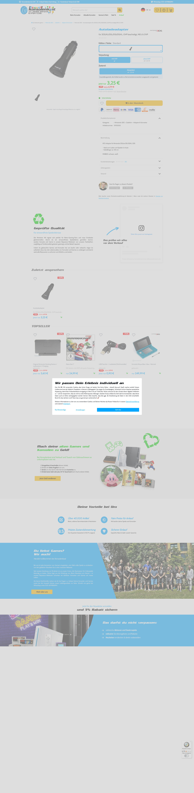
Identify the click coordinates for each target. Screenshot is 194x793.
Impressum (66, 404)
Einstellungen (80, 410)
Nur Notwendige (60, 410)
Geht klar (118, 410)
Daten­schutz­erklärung (132, 401)
